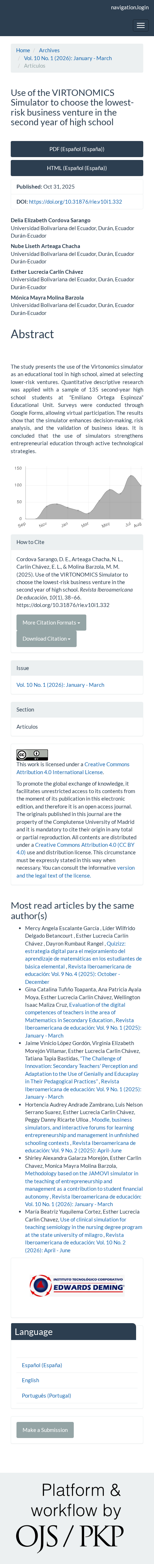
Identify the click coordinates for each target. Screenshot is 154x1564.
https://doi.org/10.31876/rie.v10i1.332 (75, 201)
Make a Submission (45, 1430)
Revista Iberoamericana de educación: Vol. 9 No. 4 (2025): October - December (78, 974)
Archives (49, 50)
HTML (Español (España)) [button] (77, 168)
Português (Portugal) (46, 1395)
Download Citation (45, 638)
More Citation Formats (50, 622)
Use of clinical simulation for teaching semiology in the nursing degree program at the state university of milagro (83, 1227)
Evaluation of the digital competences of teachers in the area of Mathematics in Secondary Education (75, 1012)
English (30, 1380)
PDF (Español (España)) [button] (77, 149)
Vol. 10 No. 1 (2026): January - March (68, 58)
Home (23, 50)
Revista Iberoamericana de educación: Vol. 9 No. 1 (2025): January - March (83, 1028)
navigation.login (130, 7)
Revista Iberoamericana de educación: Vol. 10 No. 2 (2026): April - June (75, 1242)
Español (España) (42, 1365)
